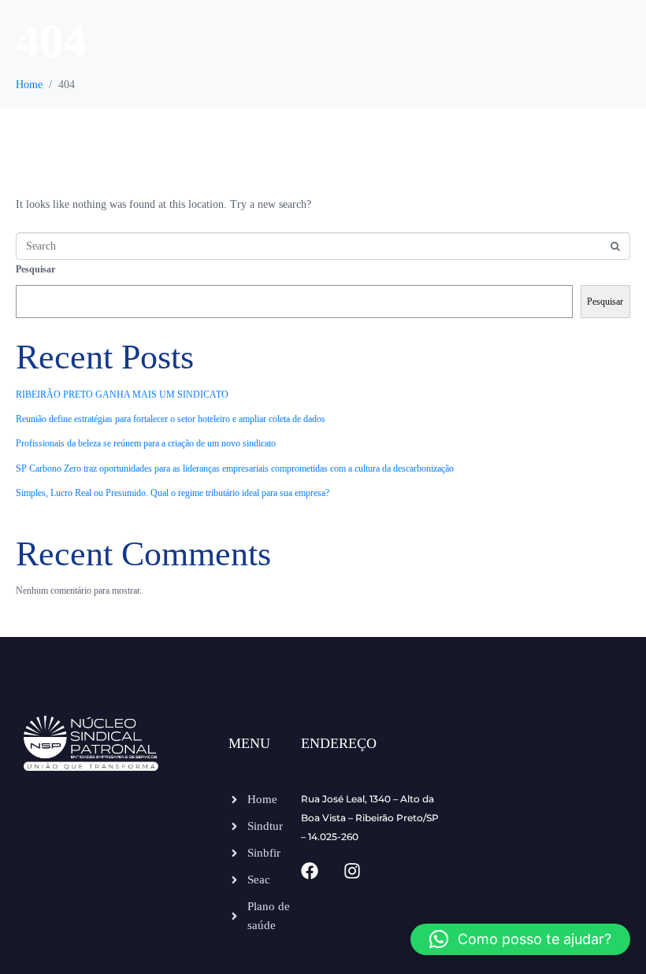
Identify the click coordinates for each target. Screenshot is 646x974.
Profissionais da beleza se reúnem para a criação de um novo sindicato (146, 443)
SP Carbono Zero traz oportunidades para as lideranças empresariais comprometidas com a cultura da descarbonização (235, 468)
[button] (520, 939)
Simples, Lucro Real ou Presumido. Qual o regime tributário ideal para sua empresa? (172, 492)
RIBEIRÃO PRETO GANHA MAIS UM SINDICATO (122, 394)
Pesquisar (35, 269)
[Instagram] (352, 871)
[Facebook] (309, 871)
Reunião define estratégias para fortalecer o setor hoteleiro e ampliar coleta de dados (170, 418)
